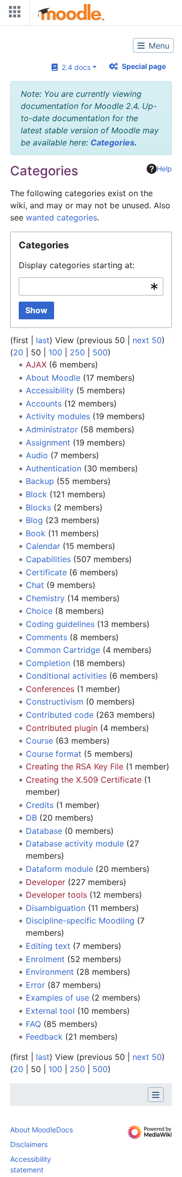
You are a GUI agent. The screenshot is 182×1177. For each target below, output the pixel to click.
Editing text (48, 946)
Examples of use (57, 997)
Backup (40, 481)
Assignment (48, 442)
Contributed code (60, 715)
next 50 (147, 340)
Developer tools (56, 895)
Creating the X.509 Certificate (84, 780)
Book (36, 533)
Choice (39, 611)
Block (36, 494)
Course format (53, 754)
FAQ (33, 1024)
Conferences (50, 689)
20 (18, 352)
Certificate (46, 572)
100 (55, 352)
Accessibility (50, 390)
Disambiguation (55, 908)
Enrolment (45, 959)
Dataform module (59, 869)
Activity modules (58, 416)
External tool (50, 1011)
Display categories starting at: (76, 265)
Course (39, 740)
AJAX (36, 364)
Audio (37, 455)
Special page (144, 66)
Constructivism (54, 701)
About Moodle (53, 378)
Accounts (44, 403)
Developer (45, 882)
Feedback (44, 1037)
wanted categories (61, 217)
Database (44, 831)
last (43, 340)
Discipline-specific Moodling (80, 920)
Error (35, 985)
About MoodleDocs (41, 1129)
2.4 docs (74, 67)
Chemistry (45, 598)
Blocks (38, 507)
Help (164, 168)
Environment (50, 972)
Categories (112, 142)
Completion (48, 663)
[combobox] (91, 286)
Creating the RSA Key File (74, 766)
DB (31, 818)
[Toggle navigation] (12, 14)
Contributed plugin (62, 728)
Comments (46, 637)
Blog (34, 520)
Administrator (52, 429)
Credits (40, 805)
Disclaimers (29, 1144)
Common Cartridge (63, 650)
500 (100, 352)
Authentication (53, 468)
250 (77, 352)
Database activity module (75, 843)
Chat (35, 585)
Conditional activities (66, 676)
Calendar (43, 546)
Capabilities (48, 559)
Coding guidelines (60, 624)
